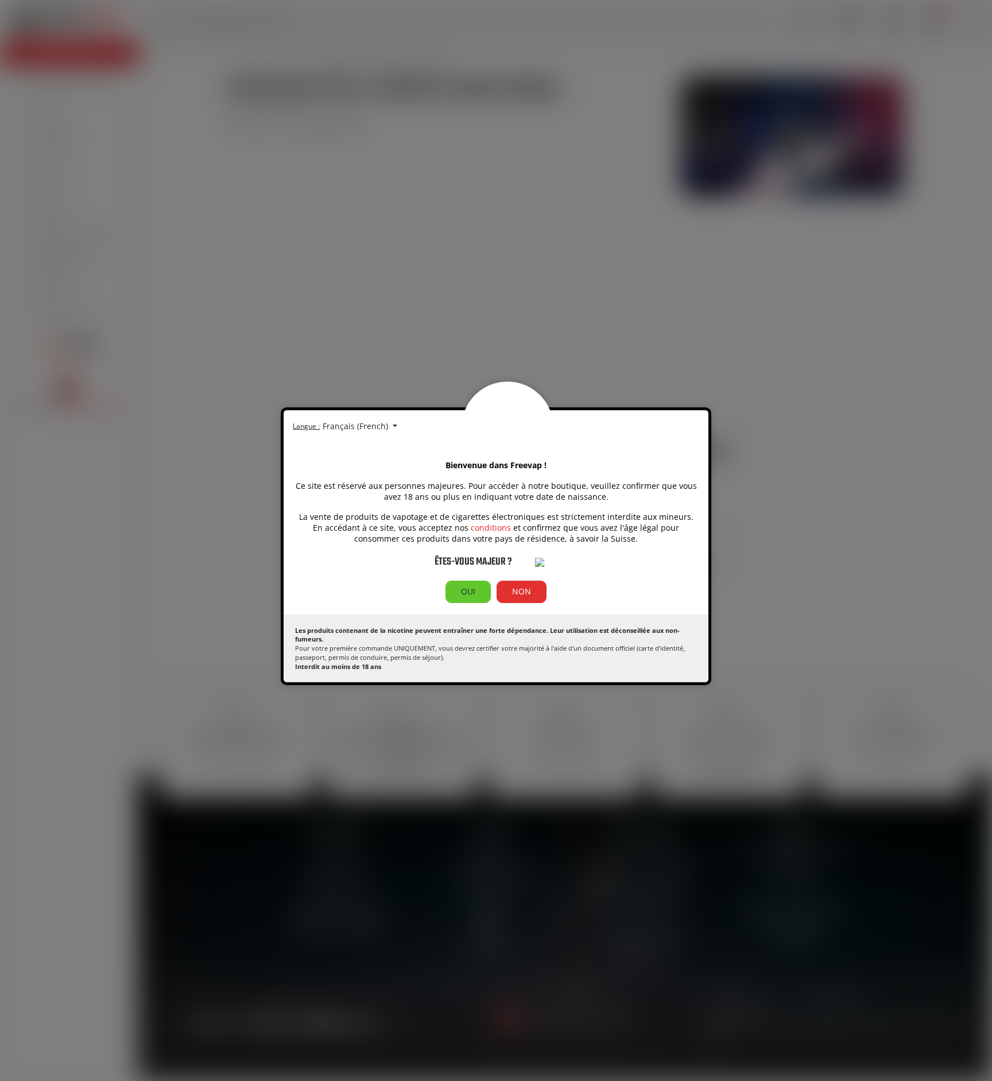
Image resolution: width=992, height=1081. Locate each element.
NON (521, 591)
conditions (491, 527)
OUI (468, 591)
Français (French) (356, 426)
